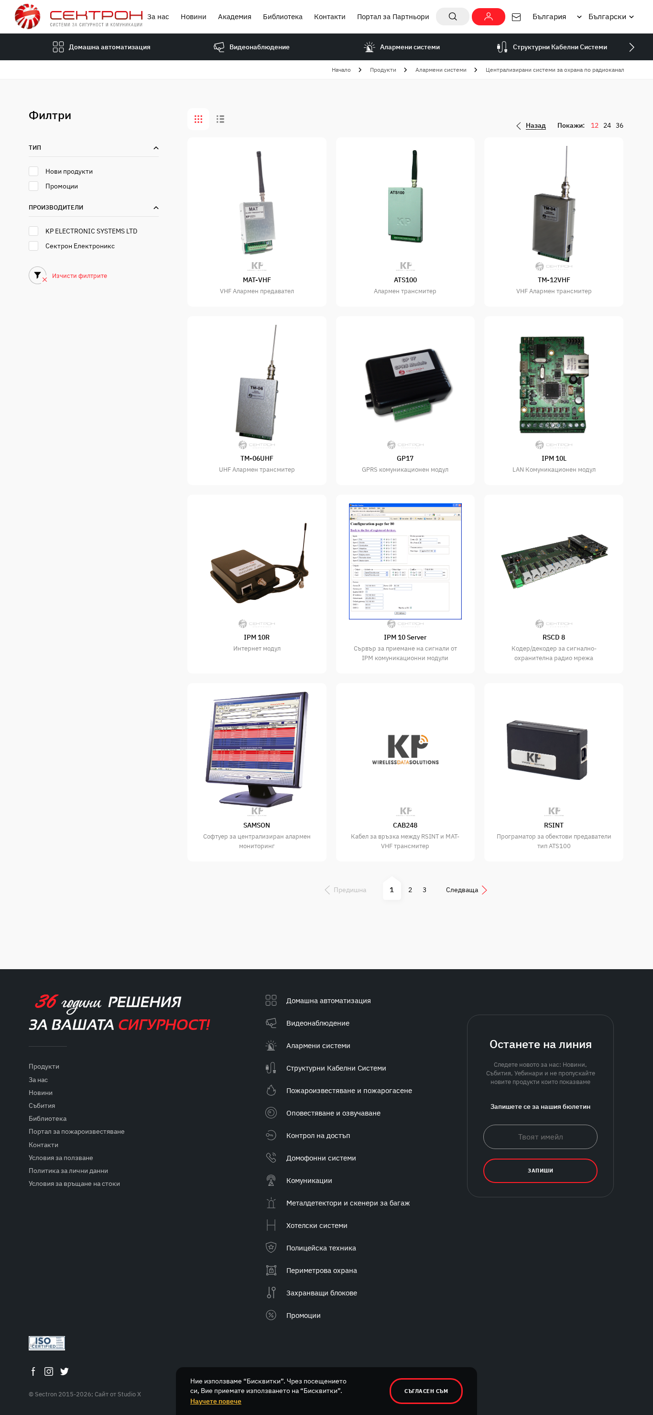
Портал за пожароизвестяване (77, 1131)
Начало (341, 69)
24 (607, 125)
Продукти (383, 69)
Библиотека (283, 16)
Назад (536, 125)
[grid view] (198, 119)
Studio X (129, 1394)
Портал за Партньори (393, 16)
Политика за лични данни (68, 1170)
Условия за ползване (61, 1157)
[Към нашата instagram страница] (48, 1371)
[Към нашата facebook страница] (33, 1371)
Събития (42, 1105)
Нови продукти (69, 171)
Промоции (61, 186)
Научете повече (215, 1401)
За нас (158, 16)
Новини (194, 16)
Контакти (330, 16)
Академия (234, 16)
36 (619, 125)
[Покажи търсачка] (452, 16)
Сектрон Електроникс (80, 246)
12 (595, 125)
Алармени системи (441, 69)
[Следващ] (631, 46)
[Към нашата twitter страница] (64, 1371)
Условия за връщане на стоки (74, 1183)
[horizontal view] (220, 119)
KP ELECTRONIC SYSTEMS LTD (91, 231)
